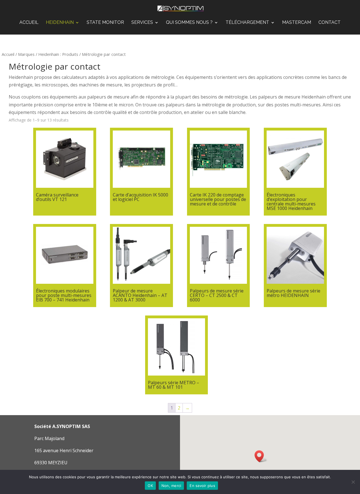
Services (142, 22)
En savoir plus (202, 485)
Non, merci (171, 485)
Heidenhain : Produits (58, 54)
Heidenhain (60, 22)
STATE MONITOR (105, 22)
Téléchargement (247, 22)
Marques (26, 54)
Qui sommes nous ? (189, 22)
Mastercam (296, 22)
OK (150, 485)
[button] (261, 456)
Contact (329, 22)
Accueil (29, 22)
